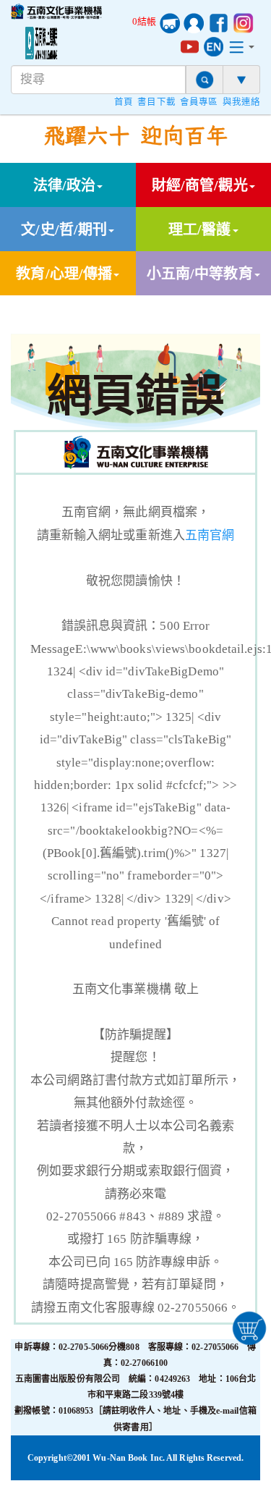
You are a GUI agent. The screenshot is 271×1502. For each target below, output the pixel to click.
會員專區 (199, 102)
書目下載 (156, 102)
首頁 (123, 102)
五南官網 (209, 535)
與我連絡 (241, 102)
